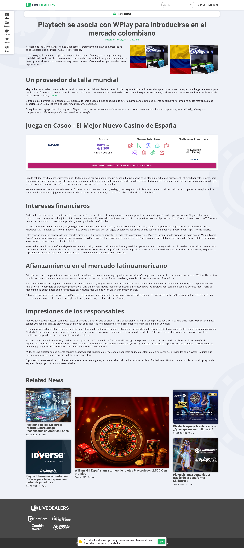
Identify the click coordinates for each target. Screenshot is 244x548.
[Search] (191, 4)
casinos (54, 95)
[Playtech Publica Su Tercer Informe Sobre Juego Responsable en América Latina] (48, 405)
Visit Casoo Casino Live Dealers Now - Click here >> (122, 165)
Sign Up (201, 4)
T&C (123, 543)
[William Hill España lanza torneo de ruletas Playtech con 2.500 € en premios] (122, 432)
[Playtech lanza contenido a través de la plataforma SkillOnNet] (195, 455)
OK (161, 541)
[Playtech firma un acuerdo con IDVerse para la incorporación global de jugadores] (48, 457)
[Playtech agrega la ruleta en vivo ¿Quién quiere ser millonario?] (195, 407)
